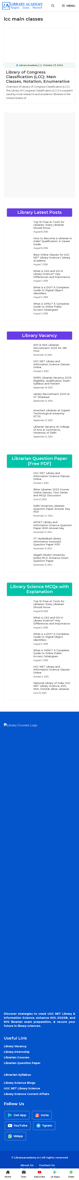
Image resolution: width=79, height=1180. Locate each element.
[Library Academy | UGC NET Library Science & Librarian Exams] (22, 6)
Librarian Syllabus (17, 1074)
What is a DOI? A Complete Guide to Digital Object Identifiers (51, 290)
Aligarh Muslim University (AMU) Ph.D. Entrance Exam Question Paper (50, 557)
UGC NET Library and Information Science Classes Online (51, 364)
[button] (53, 6)
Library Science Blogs (19, 1083)
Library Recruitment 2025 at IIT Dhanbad (51, 395)
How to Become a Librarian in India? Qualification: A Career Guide (52, 241)
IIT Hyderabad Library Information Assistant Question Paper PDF (47, 541)
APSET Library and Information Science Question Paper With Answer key (52, 525)
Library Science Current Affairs (26, 1094)
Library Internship (17, 1052)
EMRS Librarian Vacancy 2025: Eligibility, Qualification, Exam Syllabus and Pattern (52, 380)
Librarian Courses (16, 1057)
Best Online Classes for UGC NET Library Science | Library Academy (51, 257)
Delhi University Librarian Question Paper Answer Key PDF (51, 508)
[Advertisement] (39, 155)
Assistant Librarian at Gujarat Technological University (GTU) (51, 413)
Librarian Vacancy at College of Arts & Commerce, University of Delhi (51, 429)
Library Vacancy (15, 1046)
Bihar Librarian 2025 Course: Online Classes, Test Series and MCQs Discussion (51, 492)
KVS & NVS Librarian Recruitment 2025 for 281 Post (50, 347)
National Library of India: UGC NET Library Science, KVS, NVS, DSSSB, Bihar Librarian (51, 685)
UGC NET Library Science (22, 1088)
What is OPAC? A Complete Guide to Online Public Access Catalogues (51, 306)
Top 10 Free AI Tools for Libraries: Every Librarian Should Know (48, 224)
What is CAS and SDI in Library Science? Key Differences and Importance (51, 273)
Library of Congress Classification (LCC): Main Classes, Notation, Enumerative (38, 77)
